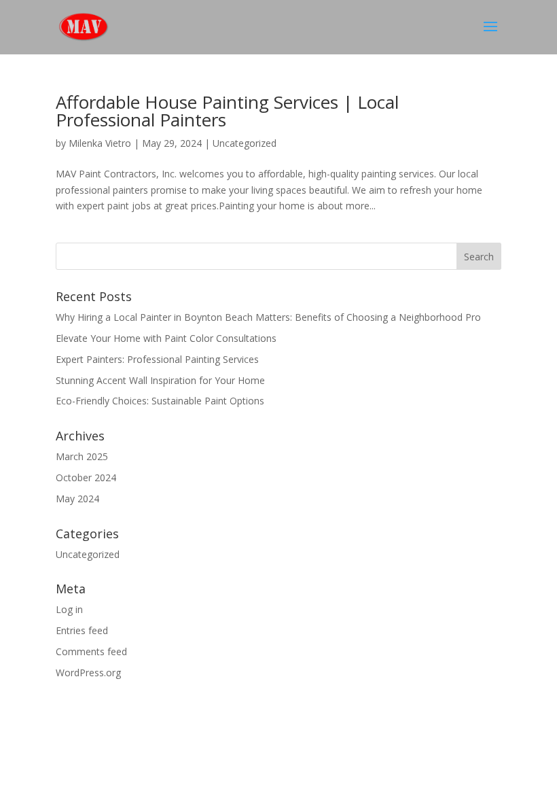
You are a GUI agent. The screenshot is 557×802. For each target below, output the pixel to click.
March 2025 (82, 456)
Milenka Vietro (100, 143)
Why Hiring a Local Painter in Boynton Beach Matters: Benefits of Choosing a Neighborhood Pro (268, 317)
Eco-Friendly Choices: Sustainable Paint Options (160, 400)
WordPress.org (88, 672)
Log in (69, 609)
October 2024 (86, 477)
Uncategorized (244, 143)
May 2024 (77, 498)
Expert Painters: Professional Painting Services (157, 359)
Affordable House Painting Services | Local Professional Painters (227, 111)
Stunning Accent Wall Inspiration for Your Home (160, 380)
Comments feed (91, 651)
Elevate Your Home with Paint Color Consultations (166, 338)
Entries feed (82, 630)
